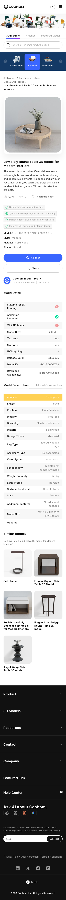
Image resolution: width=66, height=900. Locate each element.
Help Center (13, 793)
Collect (35, 257)
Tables (36, 78)
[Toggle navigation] (60, 7)
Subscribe (54, 838)
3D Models (13, 35)
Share (35, 268)
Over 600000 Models (24, 282)
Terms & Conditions (51, 856)
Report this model (45, 196)
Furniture (24, 78)
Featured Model (50, 35)
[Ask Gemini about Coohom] (33, 813)
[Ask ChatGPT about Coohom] (6, 813)
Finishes (31, 35)
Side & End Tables (14, 81)
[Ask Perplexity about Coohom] (15, 813)
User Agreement (30, 856)
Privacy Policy (12, 856)
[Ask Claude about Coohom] (24, 813)
